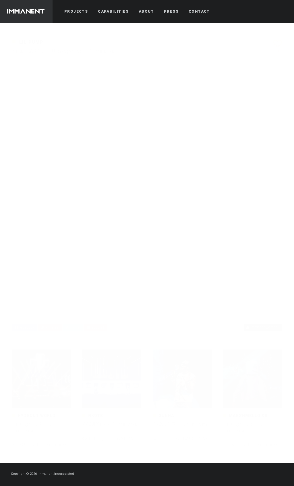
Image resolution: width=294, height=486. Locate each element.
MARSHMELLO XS (248, 415)
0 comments (101, 51)
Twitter (74, 327)
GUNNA (166, 415)
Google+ (97, 327)
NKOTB (95, 415)
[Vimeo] (282, 474)
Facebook (26, 327)
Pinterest (51, 327)
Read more (53, 444)
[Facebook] (261, 474)
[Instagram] (271, 474)
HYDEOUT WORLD (37, 415)
